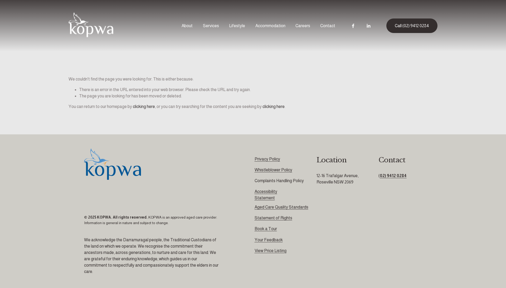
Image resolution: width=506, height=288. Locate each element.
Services (211, 25)
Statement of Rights (273, 218)
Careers (302, 25)
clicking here (144, 106)
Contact (327, 25)
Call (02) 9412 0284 (412, 25)
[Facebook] (353, 26)
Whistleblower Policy (273, 170)
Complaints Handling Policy (279, 180)
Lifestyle (237, 25)
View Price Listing (270, 250)
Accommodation (270, 25)
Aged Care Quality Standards (281, 207)
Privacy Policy (267, 159)
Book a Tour (266, 228)
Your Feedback (269, 240)
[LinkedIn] (368, 26)
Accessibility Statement (266, 194)
